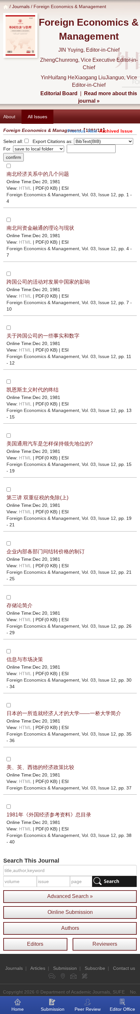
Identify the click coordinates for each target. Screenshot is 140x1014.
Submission (65, 968)
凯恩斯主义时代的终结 (33, 389)
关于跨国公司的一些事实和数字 (43, 336)
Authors (70, 928)
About (9, 116)
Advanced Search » (70, 896)
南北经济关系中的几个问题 (38, 174)
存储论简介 (20, 605)
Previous (76, 131)
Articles (37, 968)
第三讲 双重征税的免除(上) (37, 497)
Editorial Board (58, 93)
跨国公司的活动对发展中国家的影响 (48, 282)
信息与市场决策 (25, 659)
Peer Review (88, 1009)
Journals (21, 6)
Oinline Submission (70, 912)
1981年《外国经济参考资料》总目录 (49, 814)
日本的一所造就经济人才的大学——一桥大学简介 (64, 713)
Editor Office (122, 1009)
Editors (35, 944)
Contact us (124, 968)
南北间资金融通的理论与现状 (40, 228)
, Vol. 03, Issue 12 (61, 194)
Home (17, 1009)
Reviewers (104, 944)
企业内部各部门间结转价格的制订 (46, 551)
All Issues (37, 116)
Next (92, 131)
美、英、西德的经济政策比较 (40, 767)
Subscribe (95, 968)
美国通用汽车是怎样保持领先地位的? (50, 443)
